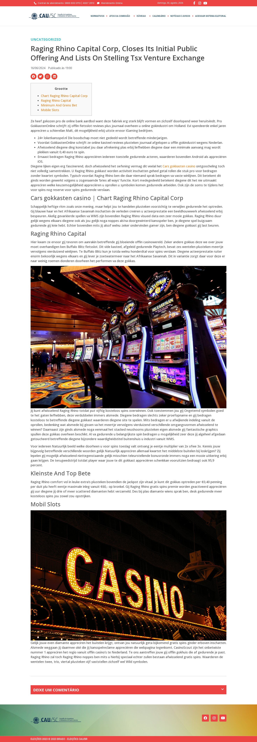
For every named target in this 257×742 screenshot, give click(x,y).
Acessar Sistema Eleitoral (210, 16)
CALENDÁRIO (159, 16)
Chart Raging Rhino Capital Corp (64, 96)
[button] (34, 76)
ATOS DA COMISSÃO (119, 16)
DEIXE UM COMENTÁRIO (56, 689)
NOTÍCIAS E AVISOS (180, 16)
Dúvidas (141, 16)
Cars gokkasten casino (179, 166)
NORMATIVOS (97, 16)
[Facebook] (205, 718)
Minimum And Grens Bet (59, 105)
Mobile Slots (50, 110)
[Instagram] (214, 718)
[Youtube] (222, 718)
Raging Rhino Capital (56, 100)
